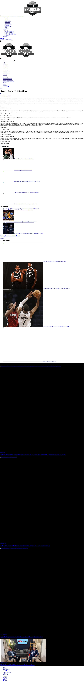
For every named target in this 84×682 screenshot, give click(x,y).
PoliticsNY (7, 28)
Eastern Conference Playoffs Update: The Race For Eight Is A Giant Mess (56, 326)
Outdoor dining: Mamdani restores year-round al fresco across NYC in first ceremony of (33, 454)
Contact (5, 677)
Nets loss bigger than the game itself (49, 361)
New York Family (8, 26)
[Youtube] (3, 38)
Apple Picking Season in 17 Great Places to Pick (21, 637)
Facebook (5, 678)
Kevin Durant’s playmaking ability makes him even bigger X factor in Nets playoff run (24, 208)
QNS (6, 27)
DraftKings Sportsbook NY (10, 33)
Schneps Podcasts (3, 662)
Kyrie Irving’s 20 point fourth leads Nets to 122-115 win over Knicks (26, 192)
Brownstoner (7, 22)
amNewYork (2, 452)
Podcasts (4, 29)
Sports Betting (5, 77)
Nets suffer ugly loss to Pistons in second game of (25, 203)
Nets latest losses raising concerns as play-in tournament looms (25, 221)
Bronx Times (7, 20)
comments (2, 94)
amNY (4, 63)
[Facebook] (0, 38)
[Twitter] (1, 38)
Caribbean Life (7, 23)
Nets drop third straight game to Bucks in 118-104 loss (24, 158)
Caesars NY (7, 35)
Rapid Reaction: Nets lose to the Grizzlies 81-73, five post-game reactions (56, 288)
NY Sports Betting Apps (9, 31)
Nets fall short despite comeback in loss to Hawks (23, 170)
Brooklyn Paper (8, 21)
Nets (1, 88)
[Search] (12, 40)
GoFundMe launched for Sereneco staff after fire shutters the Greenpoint (25, 545)
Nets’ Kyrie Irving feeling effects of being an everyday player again (20, 209)
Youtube (5, 680)
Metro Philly (7, 25)
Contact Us (5, 36)
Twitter (5, 679)
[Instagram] (2, 38)
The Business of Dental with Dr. (17, 665)
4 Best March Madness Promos (10, 34)
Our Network (5, 62)
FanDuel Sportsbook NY (9, 32)
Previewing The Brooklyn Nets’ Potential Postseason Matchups (54, 261)
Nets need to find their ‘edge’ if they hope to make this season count (20, 222)
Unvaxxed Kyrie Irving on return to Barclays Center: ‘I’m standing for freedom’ (28, 233)
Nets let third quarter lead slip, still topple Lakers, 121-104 (26, 181)
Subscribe (2, 238)
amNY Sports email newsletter (12, 96)
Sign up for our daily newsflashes (10, 236)
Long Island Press (8, 24)
